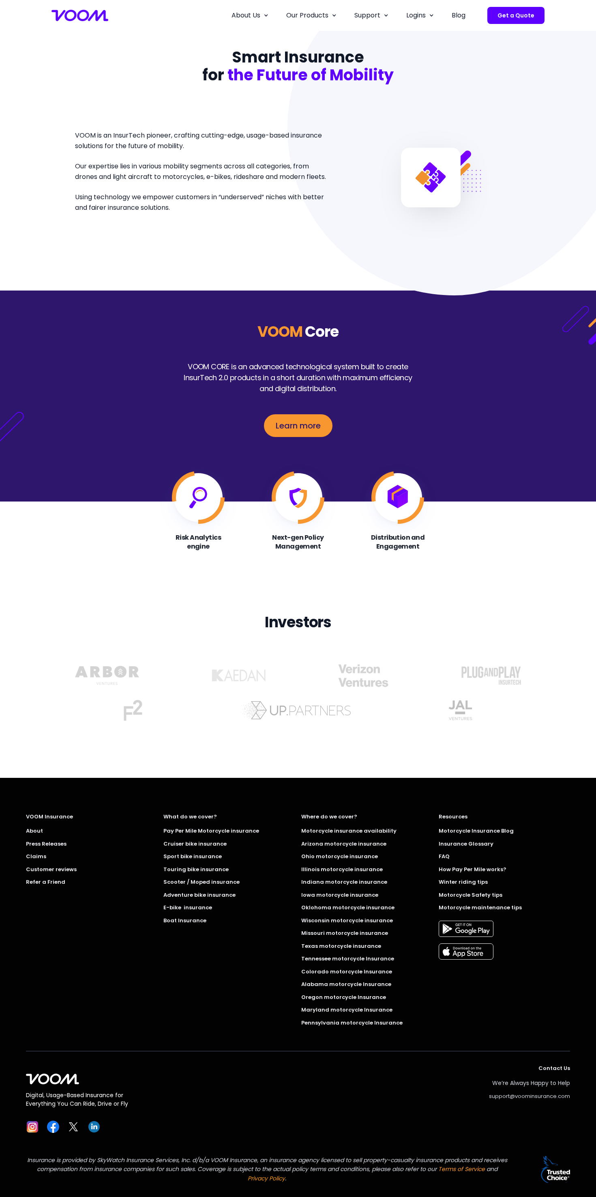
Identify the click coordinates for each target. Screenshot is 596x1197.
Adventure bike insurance (199, 895)
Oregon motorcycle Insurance (343, 997)
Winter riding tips (463, 882)
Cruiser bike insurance (195, 844)
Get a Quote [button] (515, 15)
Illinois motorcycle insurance (342, 869)
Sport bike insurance (192, 856)
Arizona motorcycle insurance (343, 844)
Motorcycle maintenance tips (480, 907)
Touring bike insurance (196, 869)
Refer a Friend (45, 882)
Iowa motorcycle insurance (339, 895)
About (34, 831)
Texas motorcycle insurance (341, 946)
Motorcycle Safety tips (470, 895)
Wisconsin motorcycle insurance (347, 920)
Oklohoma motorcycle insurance (347, 907)
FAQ (444, 856)
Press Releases (46, 844)
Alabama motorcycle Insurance (346, 984)
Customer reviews (51, 869)
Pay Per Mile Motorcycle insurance (211, 831)
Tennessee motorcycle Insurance (347, 958)
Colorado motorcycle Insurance (346, 971)
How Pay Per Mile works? (472, 869)
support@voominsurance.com (529, 1096)
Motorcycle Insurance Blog (476, 831)
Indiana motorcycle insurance (344, 882)
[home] (79, 15)
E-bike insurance (187, 907)
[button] (250, 15)
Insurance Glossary (466, 844)
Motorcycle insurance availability (349, 831)
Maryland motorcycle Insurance (346, 1010)
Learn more (298, 425)
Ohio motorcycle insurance (339, 856)
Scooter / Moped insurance (201, 882)
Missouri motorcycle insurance (344, 933)
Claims (36, 856)
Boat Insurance (184, 920)
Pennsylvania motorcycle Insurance (352, 1023)
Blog (458, 15)
